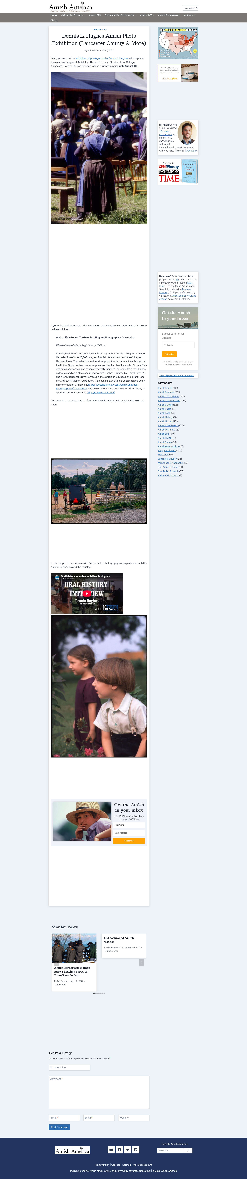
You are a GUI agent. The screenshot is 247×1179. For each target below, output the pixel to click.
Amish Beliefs (165, 388)
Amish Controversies (169, 400)
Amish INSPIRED (166, 429)
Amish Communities (168, 396)
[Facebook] (119, 1149)
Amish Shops (165, 442)
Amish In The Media (168, 425)
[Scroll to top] (240, 1168)
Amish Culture (99, 30)
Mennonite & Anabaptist (170, 463)
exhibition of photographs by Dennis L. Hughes (102, 58)
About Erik (191, 150)
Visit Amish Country (168, 475)
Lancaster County (167, 458)
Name (54, 1117)
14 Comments (111, 951)
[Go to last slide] (56, 962)
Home (53, 15)
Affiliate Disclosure (142, 1164)
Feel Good (163, 454)
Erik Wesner (93, 50)
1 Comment (59, 984)
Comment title (58, 1067)
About (53, 20)
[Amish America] (70, 6)
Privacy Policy (102, 1164)
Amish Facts (164, 409)
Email (88, 1117)
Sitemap (126, 1164)
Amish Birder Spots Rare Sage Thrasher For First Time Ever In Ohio (72, 971)
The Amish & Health (168, 471)
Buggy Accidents (167, 450)
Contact (115, 1164)
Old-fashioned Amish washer (119, 940)
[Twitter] (127, 1149)
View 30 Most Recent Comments (176, 375)
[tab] (94, 993)
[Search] (188, 1150)
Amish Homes (165, 421)
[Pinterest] (135, 1149)
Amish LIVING (165, 438)
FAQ (178, 279)
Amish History (165, 417)
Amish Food (164, 413)
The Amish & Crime (168, 467)
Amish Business (166, 392)
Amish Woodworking (169, 446)
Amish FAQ (95, 15)
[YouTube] (111, 1149)
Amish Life (163, 433)
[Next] (141, 962)
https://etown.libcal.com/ (101, 392)
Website (124, 1117)
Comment (56, 1078)
